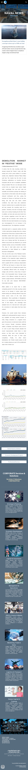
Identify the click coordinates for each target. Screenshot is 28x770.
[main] (14, 14)
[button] (2, 2)
